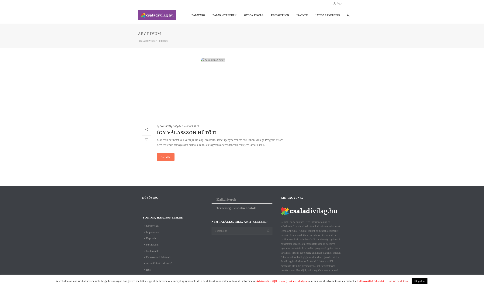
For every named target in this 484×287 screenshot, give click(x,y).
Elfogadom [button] (419, 281)
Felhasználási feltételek (158, 257)
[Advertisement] (213, 93)
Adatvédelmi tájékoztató (159, 263)
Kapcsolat (151, 238)
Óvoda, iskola (254, 15)
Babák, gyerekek (225, 15)
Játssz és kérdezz (328, 15)
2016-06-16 (193, 126)
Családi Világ (166, 126)
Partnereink (152, 244)
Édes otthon (280, 15)
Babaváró (198, 15)
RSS (148, 269)
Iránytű (302, 15)
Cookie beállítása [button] (398, 280)
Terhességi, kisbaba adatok (236, 208)
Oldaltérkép (152, 226)
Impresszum (152, 232)
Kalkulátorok (226, 199)
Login (339, 3)
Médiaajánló (152, 251)
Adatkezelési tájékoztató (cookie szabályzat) (282, 281)
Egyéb (178, 126)
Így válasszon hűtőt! (187, 132)
